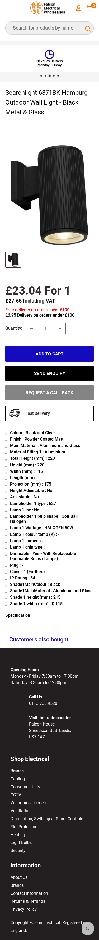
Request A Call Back (49, 392)
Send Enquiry (49, 373)
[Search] (87, 28)
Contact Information (29, 893)
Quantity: (13, 328)
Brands (17, 770)
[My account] (78, 8)
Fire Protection (24, 826)
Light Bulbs (21, 842)
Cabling (18, 778)
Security (18, 850)
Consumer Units (25, 786)
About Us (19, 877)
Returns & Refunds (28, 901)
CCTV (16, 794)
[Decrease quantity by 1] (31, 328)
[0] (89, 8)
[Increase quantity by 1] (60, 328)
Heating (18, 834)
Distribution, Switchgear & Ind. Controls (47, 818)
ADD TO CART (49, 354)
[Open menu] (8, 8)
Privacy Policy (24, 909)
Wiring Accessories (28, 802)
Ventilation (21, 810)
